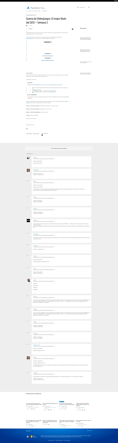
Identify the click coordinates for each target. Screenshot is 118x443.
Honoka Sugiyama (80, 423)
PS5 (27, 10)
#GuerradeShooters (38, 84)
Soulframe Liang (63, 406)
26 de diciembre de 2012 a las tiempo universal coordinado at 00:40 (44, 269)
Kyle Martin (63, 424)
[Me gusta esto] (48, 424)
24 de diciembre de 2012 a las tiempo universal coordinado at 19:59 (44, 235)
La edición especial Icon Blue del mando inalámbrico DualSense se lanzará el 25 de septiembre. (82, 404)
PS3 (41, 33)
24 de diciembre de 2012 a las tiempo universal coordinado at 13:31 (43, 182)
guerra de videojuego (29, 133)
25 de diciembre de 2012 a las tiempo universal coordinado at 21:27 (43, 257)
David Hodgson (30, 424)
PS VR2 (30, 10)
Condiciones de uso (51, 440)
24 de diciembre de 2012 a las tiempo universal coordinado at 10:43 (44, 158)
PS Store (35, 10)
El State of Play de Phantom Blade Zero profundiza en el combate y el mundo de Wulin (66, 404)
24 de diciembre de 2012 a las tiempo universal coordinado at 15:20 (44, 209)
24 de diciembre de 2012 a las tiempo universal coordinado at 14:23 (44, 198)
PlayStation (38, 8)
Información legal (67, 440)
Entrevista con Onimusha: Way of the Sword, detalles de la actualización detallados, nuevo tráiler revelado (50, 421)
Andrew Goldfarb (47, 406)
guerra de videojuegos (36, 133)
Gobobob (30, 28)
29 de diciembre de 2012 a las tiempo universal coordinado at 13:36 (44, 346)
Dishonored (51, 55)
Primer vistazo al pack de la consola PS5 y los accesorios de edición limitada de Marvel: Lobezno (34, 404)
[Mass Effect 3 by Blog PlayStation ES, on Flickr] (47, 47)
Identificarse (82, 7)
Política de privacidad (59, 440)
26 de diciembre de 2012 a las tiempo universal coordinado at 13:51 (43, 297)
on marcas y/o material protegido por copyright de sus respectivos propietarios (57, 436)
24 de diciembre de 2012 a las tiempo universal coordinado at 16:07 (44, 221)
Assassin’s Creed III (44, 60)
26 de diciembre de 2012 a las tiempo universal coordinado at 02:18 (44, 281)
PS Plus (39, 10)
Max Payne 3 (52, 60)
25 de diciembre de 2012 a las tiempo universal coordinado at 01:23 (43, 246)
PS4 (32, 10)
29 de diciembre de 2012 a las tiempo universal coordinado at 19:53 (44, 374)
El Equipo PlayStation (81, 407)
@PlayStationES (53, 84)
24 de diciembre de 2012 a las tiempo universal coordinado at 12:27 (44, 171)
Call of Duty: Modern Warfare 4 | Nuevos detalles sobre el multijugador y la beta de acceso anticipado (34, 421)
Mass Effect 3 (45, 55)
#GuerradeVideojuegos (30, 38)
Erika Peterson (30, 406)
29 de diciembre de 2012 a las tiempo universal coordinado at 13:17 (43, 334)
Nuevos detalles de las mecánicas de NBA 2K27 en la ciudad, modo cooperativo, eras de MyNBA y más (67, 421)
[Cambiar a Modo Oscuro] (78, 7)
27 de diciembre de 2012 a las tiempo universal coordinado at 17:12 (43, 322)
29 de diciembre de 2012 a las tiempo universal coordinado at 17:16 (43, 358)
